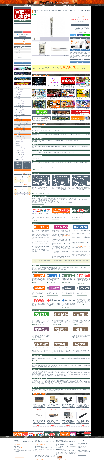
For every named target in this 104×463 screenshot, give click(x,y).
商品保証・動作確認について (38, 355)
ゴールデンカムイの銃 (19, 80)
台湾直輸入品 (17, 85)
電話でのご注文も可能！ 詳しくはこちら (41, 193)
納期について (35, 223)
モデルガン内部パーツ (20, 138)
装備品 (16, 143)
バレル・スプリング (20, 130)
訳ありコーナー (18, 157)
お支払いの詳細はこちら (18, 444)
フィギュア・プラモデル (19, 148)
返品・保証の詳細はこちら (40, 451)
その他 (18, 134)
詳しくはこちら (78, 69)
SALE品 (16, 87)
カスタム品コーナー (19, 152)
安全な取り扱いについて (38, 138)
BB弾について (36, 387)
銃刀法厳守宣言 (18, 164)
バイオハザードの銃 (18, 76)
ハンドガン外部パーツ (20, 125)
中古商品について (36, 265)
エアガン (17, 98)
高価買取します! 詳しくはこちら (80, 21)
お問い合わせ (22, 170)
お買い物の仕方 (36, 173)
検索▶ (22, 63)
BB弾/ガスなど (17, 110)
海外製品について (36, 369)
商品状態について (36, 310)
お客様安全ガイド (27, 162)
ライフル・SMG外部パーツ (21, 123)
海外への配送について (37, 155)
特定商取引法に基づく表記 (62, 459)
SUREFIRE (17, 116)
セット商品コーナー (18, 150)
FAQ (26, 164)
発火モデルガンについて (38, 363)
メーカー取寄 (18, 91)
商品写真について (36, 160)
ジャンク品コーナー (18, 159)
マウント (16, 118)
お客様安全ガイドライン (38, 141)
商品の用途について (37, 127)
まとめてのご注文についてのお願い (40, 196)
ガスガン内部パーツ (19, 129)
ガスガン (17, 92)
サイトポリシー (36, 169)
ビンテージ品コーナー (19, 154)
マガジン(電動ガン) (18, 103)
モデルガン (17, 94)
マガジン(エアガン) (18, 107)
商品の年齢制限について (38, 132)
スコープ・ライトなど (19, 114)
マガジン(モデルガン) (19, 109)
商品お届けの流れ (27, 166)
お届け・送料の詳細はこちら (19, 457)
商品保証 (18, 167)
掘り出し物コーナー (18, 156)
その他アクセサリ (18, 141)
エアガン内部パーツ (19, 136)
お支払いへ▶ (22, 43)
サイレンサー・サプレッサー (21, 121)
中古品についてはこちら (38, 282)
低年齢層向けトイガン (19, 101)
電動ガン (17, 96)
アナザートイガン (18, 100)
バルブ (18, 132)
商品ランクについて (37, 272)
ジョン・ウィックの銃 (19, 71)
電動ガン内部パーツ (19, 127)
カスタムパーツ (18, 120)
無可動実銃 (17, 145)
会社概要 (26, 167)
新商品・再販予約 (18, 89)
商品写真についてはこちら (38, 324)
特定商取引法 (18, 166)
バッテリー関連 (18, 112)
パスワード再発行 (22, 36)
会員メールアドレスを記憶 (23, 34)
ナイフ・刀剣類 (18, 147)
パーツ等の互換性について (38, 150)
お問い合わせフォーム (39, 459)
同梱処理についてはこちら (38, 204)
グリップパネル (18, 139)
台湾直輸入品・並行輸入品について (40, 378)
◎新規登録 (27, 32)
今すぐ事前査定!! (22, 20)
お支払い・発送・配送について (39, 206)
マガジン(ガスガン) (18, 105)
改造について (35, 144)
